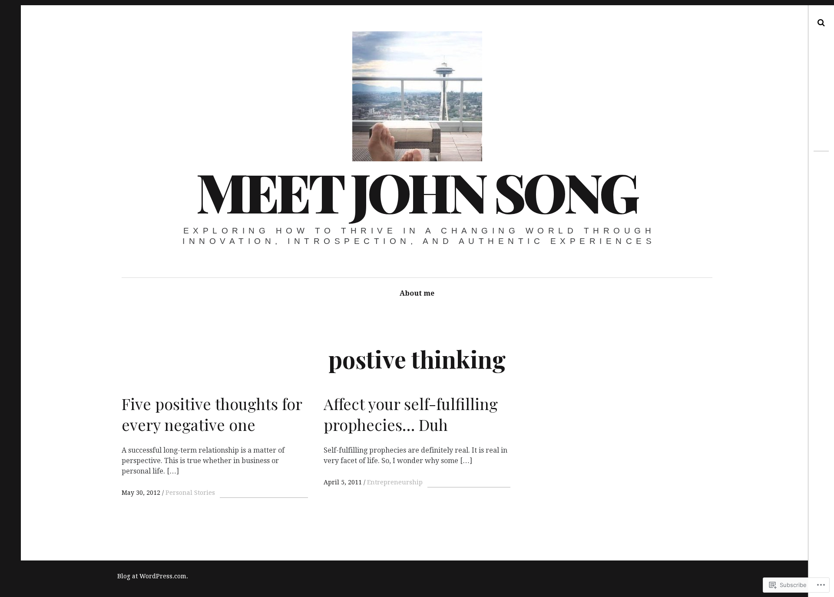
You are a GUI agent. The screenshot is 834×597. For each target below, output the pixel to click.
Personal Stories (190, 492)
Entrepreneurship (395, 482)
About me (417, 293)
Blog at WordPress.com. (152, 576)
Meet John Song (416, 191)
